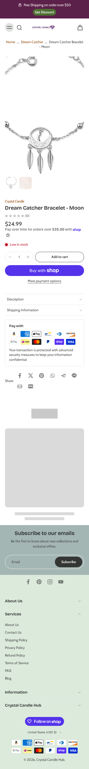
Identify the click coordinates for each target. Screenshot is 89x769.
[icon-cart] (78, 27)
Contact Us (13, 632)
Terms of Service (17, 663)
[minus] (10, 257)
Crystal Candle (14, 201)
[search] (19, 27)
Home (10, 42)
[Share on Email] (19, 386)
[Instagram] (49, 581)
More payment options (44, 281)
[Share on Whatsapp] (52, 375)
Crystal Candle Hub (50, 760)
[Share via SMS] (30, 386)
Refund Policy (15, 655)
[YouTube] (60, 581)
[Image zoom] (44, 115)
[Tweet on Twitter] (30, 375)
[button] (59, 257)
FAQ (8, 671)
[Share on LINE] (74, 375)
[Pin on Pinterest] (41, 375)
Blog (8, 678)
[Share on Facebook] (19, 375)
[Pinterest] (39, 581)
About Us (12, 624)
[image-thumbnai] (11, 183)
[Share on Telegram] (63, 375)
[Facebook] (28, 581)
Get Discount (44, 12)
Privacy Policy (15, 648)
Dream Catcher (32, 42)
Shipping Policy (16, 640)
